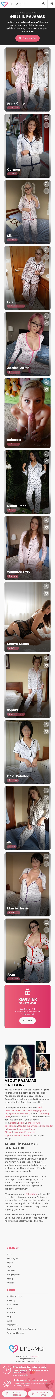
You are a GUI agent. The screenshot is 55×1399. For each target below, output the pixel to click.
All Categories (13, 1258)
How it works (12, 1304)
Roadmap (11, 1312)
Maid (21, 1132)
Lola (10, 302)
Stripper (13, 1125)
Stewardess (22, 1129)
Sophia (12, 710)
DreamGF (35, 1356)
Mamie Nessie (18, 908)
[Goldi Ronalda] (27, 752)
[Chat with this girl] (46, 52)
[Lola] (27, 278)
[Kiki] (27, 212)
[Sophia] (27, 686)
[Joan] (27, 951)
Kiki (9, 236)
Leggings (37, 1110)
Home (16, 13)
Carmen (13, 170)
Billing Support (13, 1274)
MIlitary (18, 1135)
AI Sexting (11, 1300)
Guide (9, 1321)
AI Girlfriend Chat (14, 1296)
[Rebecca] (27, 413)
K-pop (27, 1132)
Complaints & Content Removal (21, 1329)
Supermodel (33, 1125)
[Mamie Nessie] (27, 884)
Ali (9, 842)
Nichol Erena (17, 506)
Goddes (22, 1125)
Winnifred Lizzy (18, 572)
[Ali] (27, 818)
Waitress (13, 1132)
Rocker (21, 1122)
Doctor (13, 1122)
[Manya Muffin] (27, 617)
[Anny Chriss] (27, 79)
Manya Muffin (18, 644)
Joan (11, 974)
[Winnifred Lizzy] (27, 548)
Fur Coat (22, 1110)
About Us (11, 1308)
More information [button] (21, 1375)
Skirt (30, 1110)
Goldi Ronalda (18, 776)
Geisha (26, 1135)
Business (11, 1129)
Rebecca (14, 440)
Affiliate (10, 1283)
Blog (9, 1316)
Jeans (14, 1110)
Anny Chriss (16, 103)
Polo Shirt (25, 1113)
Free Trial (27, 1020)
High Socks (13, 1113)
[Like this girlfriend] (46, 59)
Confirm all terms (42, 1393)
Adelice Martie (18, 368)
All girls (10, 1262)
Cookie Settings (17, 1393)
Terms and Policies (15, 1333)
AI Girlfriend (32, 1194)
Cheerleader (46, 1125)
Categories (26, 13)
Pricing (10, 1279)
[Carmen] (27, 146)
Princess (30, 1122)
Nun (11, 1135)
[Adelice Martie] (27, 344)
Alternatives (12, 1325)
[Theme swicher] (43, 4)
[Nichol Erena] (27, 482)
